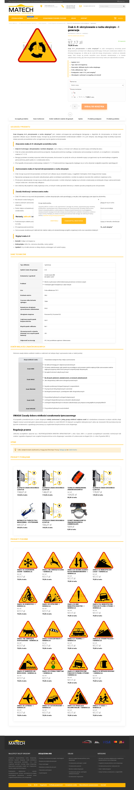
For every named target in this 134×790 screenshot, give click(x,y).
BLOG (35, 785)
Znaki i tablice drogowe (105, 769)
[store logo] (21, 9)
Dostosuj (54, 221)
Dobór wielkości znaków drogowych (61, 119)
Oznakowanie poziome (75, 766)
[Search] (123, 6)
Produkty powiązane (95, 119)
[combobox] (111, 6)
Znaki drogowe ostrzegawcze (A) (57, 23)
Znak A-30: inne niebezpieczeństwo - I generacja (75, 606)
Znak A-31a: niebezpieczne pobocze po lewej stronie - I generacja (103, 606)
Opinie (80, 119)
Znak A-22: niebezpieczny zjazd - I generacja (102, 570)
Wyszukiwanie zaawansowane (88, 785)
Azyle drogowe (43, 773)
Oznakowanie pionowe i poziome (27, 23)
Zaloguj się (121, 1)
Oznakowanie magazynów (76, 777)
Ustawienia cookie (71, 785)
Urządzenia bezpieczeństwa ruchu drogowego (111, 763)
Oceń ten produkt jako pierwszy (76, 36)
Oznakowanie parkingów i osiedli (77, 763)
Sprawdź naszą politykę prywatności (54, 215)
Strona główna (13, 23)
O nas (29, 785)
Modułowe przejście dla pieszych (47, 767)
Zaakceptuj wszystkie (74, 221)
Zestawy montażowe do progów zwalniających (51, 758)
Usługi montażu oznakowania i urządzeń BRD (110, 772)
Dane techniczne (38, 119)
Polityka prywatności (56, 785)
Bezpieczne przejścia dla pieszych (48, 761)
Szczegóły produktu (21, 119)
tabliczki (27, 217)
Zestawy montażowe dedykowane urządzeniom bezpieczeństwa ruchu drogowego (111, 759)
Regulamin (43, 785)
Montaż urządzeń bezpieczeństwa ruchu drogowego (79, 759)
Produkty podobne (113, 119)
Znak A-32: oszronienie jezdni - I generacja (25, 570)
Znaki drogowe (42, 23)
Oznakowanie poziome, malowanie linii (109, 766)
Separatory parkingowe (45, 770)
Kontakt (103, 785)
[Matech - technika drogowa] (17, 744)
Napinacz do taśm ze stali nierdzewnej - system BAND (27, 521)
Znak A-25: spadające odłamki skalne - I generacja (78, 706)
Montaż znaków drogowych (76, 769)
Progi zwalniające (43, 764)
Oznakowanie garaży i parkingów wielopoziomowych (78, 773)
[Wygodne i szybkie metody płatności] (103, 743)
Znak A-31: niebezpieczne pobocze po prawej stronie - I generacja (78, 673)
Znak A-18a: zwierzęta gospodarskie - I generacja (27, 639)
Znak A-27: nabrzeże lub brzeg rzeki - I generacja (26, 672)
